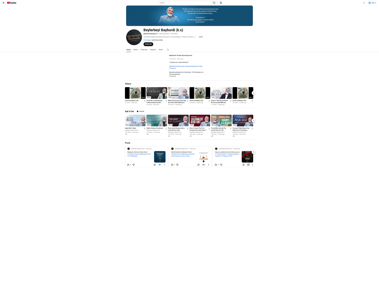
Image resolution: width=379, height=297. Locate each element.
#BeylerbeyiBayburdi (192, 66)
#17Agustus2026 (220, 154)
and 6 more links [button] (157, 40)
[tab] (128, 49)
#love (183, 156)
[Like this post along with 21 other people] (172, 164)
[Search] (214, 3)
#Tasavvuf (172, 68)
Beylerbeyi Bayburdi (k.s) (131, 130)
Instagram (148, 40)
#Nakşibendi (173, 66)
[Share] (155, 165)
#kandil (192, 154)
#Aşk (200, 66)
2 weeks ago (236, 148)
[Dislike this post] (133, 164)
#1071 (149, 154)
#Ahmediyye (181, 66)
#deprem (218, 156)
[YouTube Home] (12, 3)
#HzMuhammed (176, 154)
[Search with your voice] (221, 3)
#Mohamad (185, 154)
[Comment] (248, 165)
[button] (172, 76)
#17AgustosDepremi (232, 154)
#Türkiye (130, 154)
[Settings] (364, 3)
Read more (172, 76)
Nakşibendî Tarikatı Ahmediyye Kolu (180, 55)
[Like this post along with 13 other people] (215, 164)
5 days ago (148, 148)
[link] (146, 157)
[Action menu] (165, 165)
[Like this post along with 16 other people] (128, 164)
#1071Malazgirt (132, 156)
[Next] (254, 93)
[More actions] (145, 101)
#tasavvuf (178, 156)
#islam (188, 156)
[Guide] (3, 3)
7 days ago (192, 148)
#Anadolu (136, 154)
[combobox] (185, 3)
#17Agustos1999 (226, 156)
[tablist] (189, 49)
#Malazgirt (143, 154)
